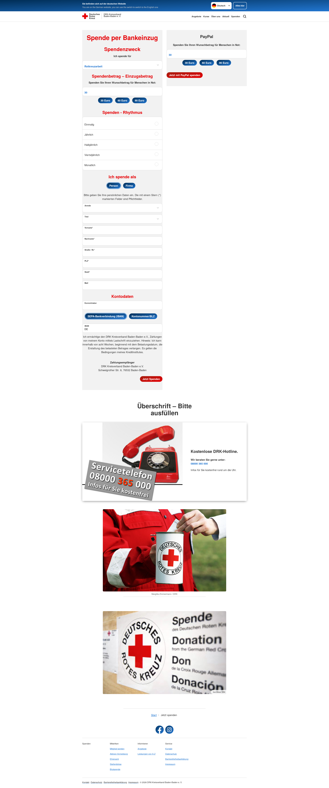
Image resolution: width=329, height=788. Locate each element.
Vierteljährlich (92, 155)
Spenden (235, 16)
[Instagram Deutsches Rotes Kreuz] (169, 730)
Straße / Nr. (90, 249)
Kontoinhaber (91, 303)
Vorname (89, 227)
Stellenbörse (115, 764)
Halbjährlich (91, 145)
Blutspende (115, 769)
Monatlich (89, 165)
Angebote (196, 16)
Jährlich (88, 134)
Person (113, 185)
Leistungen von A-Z (147, 753)
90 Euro (139, 100)
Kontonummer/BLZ (143, 316)
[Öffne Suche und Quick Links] (245, 16)
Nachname (89, 238)
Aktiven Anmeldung (119, 753)
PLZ (87, 261)
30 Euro (105, 100)
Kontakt (168, 748)
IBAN (87, 326)
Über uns (215, 16)
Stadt (87, 272)
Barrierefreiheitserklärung (176, 759)
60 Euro (122, 100)
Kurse (206, 16)
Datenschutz (171, 753)
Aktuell (225, 16)
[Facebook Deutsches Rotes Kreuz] (160, 730)
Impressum (170, 764)
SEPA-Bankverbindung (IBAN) (106, 316)
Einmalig (89, 124)
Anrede (88, 205)
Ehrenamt (114, 759)
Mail (86, 283)
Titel (86, 216)
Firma (129, 185)
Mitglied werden (117, 748)
